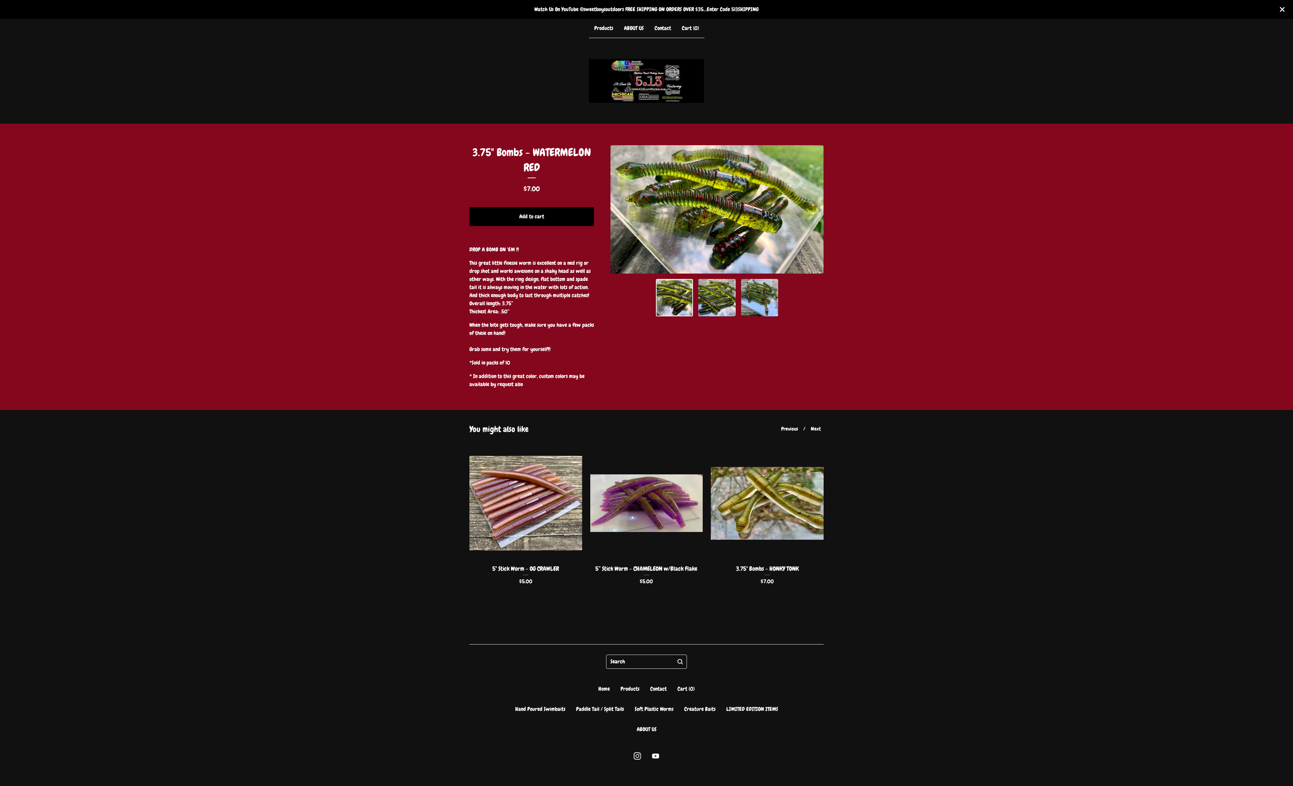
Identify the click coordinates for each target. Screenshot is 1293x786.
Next (816, 429)
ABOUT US (634, 28)
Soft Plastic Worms (654, 709)
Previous (789, 429)
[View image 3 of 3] (759, 297)
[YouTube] (655, 756)
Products (603, 28)
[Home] (646, 81)
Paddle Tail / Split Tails (600, 709)
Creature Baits (700, 709)
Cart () (690, 28)
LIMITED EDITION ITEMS (752, 709)
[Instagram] (637, 756)
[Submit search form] (680, 662)
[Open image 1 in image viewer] (717, 209)
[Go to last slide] (620, 209)
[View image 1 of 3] (674, 297)
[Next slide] (814, 209)
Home (604, 688)
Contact (663, 28)
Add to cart (531, 216)
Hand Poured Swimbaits (540, 709)
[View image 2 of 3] (717, 297)
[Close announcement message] (1282, 9)
